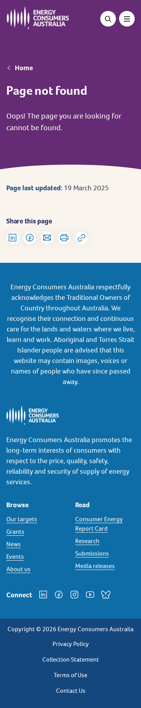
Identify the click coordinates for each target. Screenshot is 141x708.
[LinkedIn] (43, 594)
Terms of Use (70, 675)
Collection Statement (70, 659)
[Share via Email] (47, 238)
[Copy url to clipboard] (81, 238)
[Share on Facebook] (30, 238)
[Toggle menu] (127, 19)
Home (24, 67)
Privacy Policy (70, 644)
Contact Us (70, 691)
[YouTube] (90, 594)
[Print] (64, 238)
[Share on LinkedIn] (12, 238)
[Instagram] (74, 594)
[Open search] (108, 19)
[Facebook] (58, 594)
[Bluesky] (105, 594)
